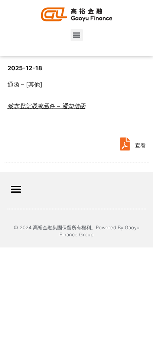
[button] (77, 35)
